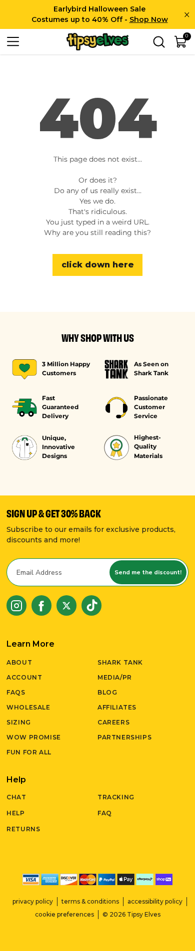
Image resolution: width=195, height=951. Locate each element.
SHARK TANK (120, 662)
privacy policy (32, 901)
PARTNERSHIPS (125, 737)
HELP (15, 813)
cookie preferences (64, 914)
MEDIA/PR (115, 677)
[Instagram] (16, 605)
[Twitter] (66, 605)
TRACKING (116, 797)
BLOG (107, 692)
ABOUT (19, 662)
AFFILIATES (117, 707)
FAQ (105, 813)
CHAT (16, 797)
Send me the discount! (148, 572)
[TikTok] (92, 605)
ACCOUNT (24, 677)
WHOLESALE (28, 707)
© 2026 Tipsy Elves (131, 914)
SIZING (18, 722)
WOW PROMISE (33, 737)
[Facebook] (42, 605)
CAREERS (114, 722)
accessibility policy (155, 901)
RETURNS (23, 829)
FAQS (15, 692)
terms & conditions (90, 901)
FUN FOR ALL (29, 752)
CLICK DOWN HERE (98, 264)
